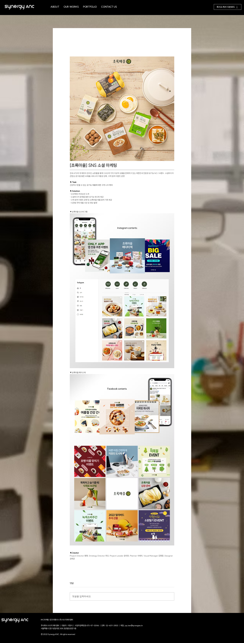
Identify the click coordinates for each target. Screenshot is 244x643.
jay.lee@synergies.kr (134, 625)
